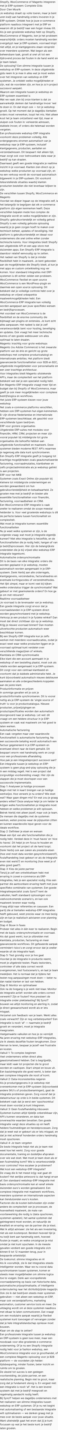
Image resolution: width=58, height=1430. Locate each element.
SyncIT (34, 891)
